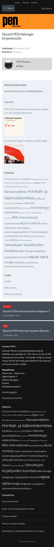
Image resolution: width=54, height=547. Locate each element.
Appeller (9, 101)
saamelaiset (10, 227)
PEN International (25, 217)
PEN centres (10, 287)
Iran (18, 186)
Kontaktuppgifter (9, 392)
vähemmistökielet (13, 266)
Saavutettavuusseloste (12, 398)
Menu (10, 8)
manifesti (27, 208)
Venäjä (8, 262)
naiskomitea (11, 212)
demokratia (30, 183)
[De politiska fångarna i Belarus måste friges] (14, 154)
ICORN (43, 183)
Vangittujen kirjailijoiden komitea (20, 477)
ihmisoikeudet (10, 186)
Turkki (6, 240)
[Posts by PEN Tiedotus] (8, 65)
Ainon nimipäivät (22, 179)
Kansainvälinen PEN (19, 191)
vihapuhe (19, 262)
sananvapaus (23, 227)
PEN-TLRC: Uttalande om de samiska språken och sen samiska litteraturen (26, 111)
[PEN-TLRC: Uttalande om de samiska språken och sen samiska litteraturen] (14, 126)
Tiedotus (17, 52)
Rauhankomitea (12, 223)
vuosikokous (31, 262)
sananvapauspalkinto (17, 232)
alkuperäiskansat (38, 179)
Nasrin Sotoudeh (25, 213)
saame (44, 223)
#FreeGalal (9, 179)
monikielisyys (40, 208)
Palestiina (8, 218)
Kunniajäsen (18, 203)
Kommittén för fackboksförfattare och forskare (23, 531)
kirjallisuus (39, 198)
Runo (24, 223)
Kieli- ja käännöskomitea (30, 425)
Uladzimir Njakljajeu (25, 240)
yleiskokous (28, 266)
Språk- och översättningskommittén (18, 508)
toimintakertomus (37, 236)
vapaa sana (38, 256)
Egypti (38, 182)
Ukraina (13, 239)
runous (34, 223)
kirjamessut (8, 203)
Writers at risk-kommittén (13, 523)
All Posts (19, 66)
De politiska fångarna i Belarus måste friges (25, 140)
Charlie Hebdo (19, 183)
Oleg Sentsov (37, 213)
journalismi (24, 186)
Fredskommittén (9, 516)
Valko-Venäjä (25, 251)
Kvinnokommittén (10, 501)
